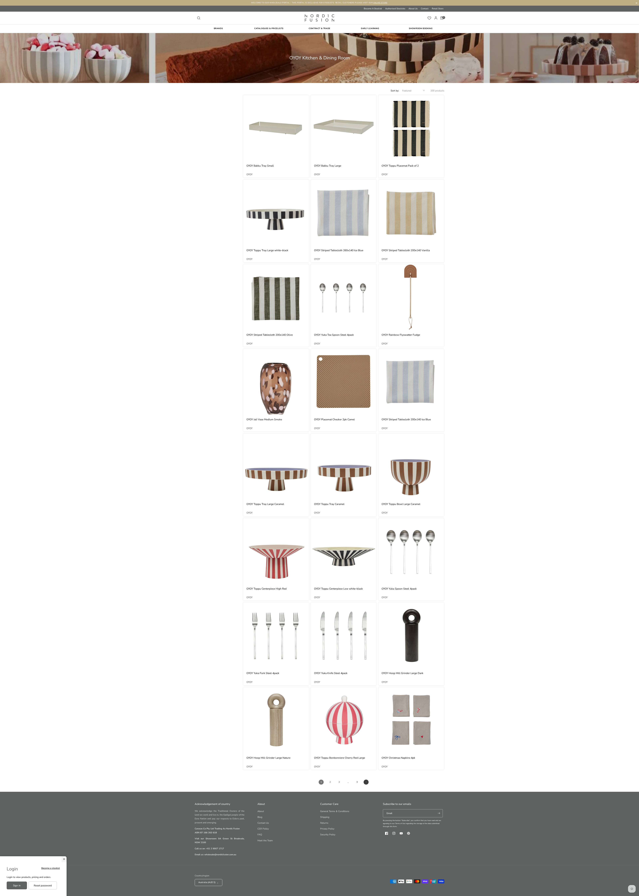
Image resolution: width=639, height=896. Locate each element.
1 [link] (321, 782)
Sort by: (395, 90)
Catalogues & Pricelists (269, 28)
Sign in (17, 885)
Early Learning (370, 28)
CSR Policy (263, 828)
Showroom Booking (421, 28)
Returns (324, 823)
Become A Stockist (373, 8)
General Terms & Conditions (334, 811)
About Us (413, 8)
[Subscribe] (438, 813)
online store (380, 2)
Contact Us (263, 823)
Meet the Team (265, 840)
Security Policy (327, 834)
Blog (259, 817)
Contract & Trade (319, 28)
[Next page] (366, 782)
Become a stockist (50, 868)
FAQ (259, 834)
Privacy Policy (327, 828)
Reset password (43, 885)
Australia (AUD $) (206, 882)
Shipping (324, 817)
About (260, 811)
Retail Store (437, 8)
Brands (218, 28)
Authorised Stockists (395, 8)
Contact (424, 8)
